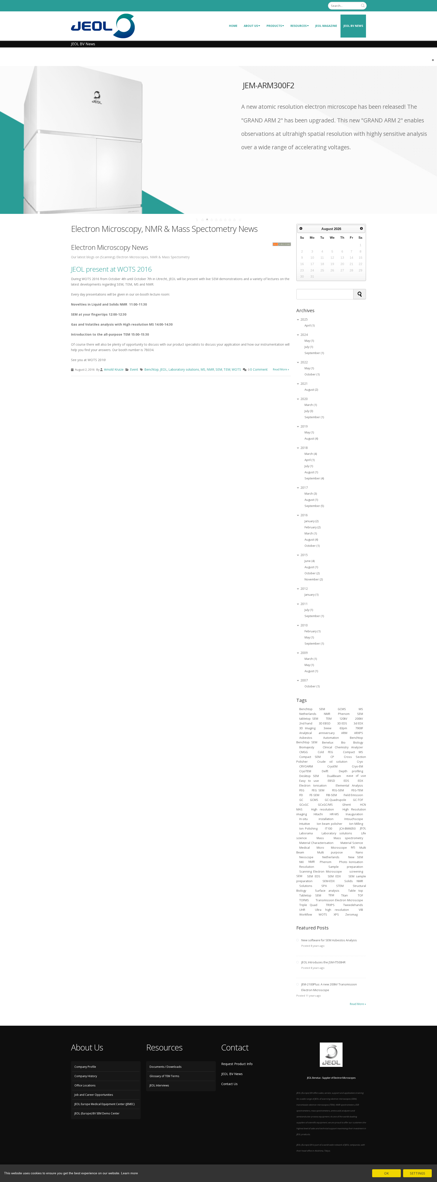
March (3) (311, 494)
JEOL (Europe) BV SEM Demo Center (96, 1113)
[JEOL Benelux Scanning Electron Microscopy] (103, 25)
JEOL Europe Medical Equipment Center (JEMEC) (104, 1104)
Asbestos (305, 737)
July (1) (309, 347)
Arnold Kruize (114, 369)
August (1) (311, 472)
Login (320, 5)
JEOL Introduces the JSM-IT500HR (323, 962)
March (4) (311, 454)
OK (386, 1173)
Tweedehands (353, 905)
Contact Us (229, 1084)
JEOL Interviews (159, 1085)
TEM (227, 369)
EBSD (331, 780)
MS (203, 369)
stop (239, 219)
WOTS (236, 369)
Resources (298, 26)
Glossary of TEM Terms (164, 1076)
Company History (85, 1076)
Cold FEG (325, 752)
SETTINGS (417, 1173)
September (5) (314, 506)
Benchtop (151, 369)
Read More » (281, 369)
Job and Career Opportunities (93, 1095)
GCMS (314, 800)
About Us (251, 26)
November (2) (314, 579)
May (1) (309, 341)
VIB (361, 909)
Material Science (351, 843)
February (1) (312, 631)
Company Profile (85, 1067)
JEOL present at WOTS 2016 (111, 269)
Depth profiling (351, 771)
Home (233, 26)
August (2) (311, 390)
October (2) (312, 573)
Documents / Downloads (165, 1067)
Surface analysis (327, 890)
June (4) (310, 561)
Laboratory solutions (183, 369)
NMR (210, 369)
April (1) (310, 325)
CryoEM (332, 766)
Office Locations (84, 1085)
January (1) (311, 595)
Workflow (305, 914)
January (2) (311, 521)
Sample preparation (345, 866)
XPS (337, 914)
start (197, 219)
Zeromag (351, 914)
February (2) (312, 527)
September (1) (314, 353)
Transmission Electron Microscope (339, 900)
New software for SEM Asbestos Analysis (329, 940)
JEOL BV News (353, 26)
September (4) (314, 478)
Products (274, 26)
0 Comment (259, 369)
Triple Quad (308, 905)
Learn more (129, 1173)
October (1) (312, 374)
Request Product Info (237, 1064)
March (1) (311, 405)
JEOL (163, 369)
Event (134, 369)
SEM (219, 369)
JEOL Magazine (326, 26)
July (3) (309, 411)
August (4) (311, 438)
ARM (344, 733)
